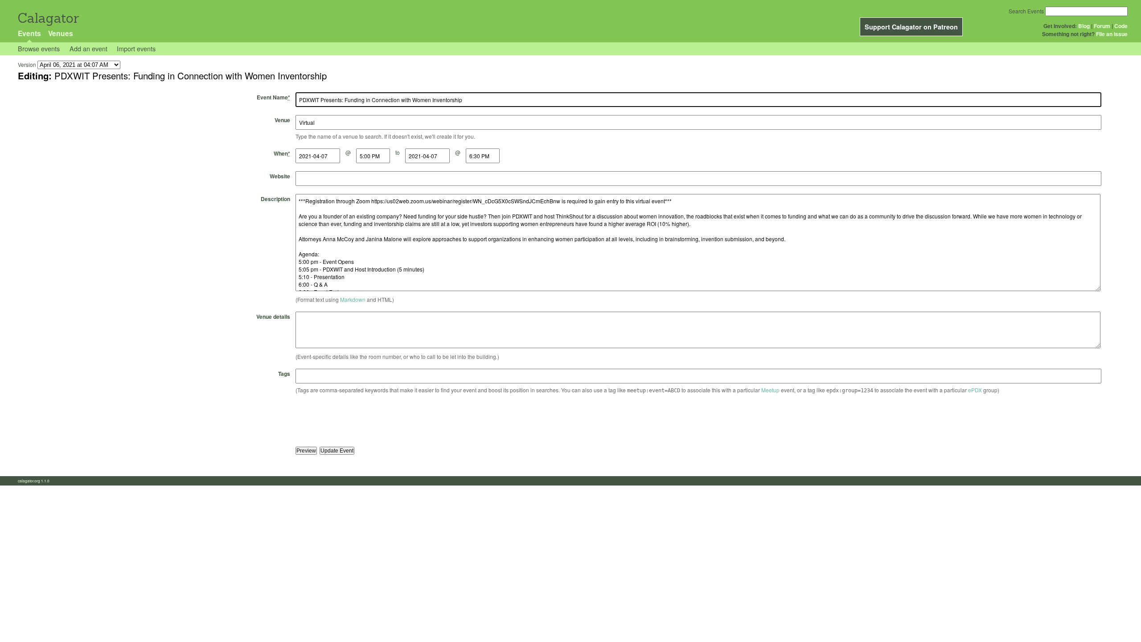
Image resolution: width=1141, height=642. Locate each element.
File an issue (1112, 34)
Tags (284, 374)
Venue (282, 120)
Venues (60, 33)
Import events (136, 48)
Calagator (48, 18)
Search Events (1026, 11)
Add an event (88, 48)
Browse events (39, 48)
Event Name (273, 97)
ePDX (975, 390)
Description (275, 199)
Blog (1084, 26)
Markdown (352, 299)
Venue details (273, 317)
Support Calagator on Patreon (911, 26)
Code (1121, 26)
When (282, 153)
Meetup (770, 390)
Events (29, 33)
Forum (1102, 26)
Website (280, 176)
